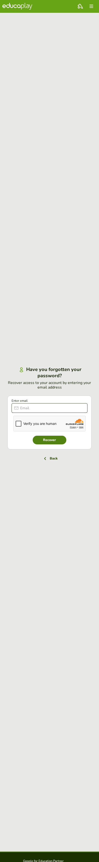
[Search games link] (80, 6)
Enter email (20, 401)
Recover (49, 440)
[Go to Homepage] (17, 6)
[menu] (91, 6)
